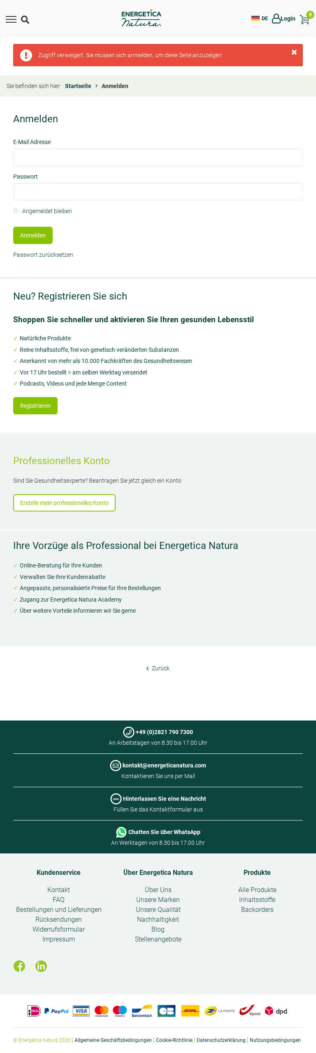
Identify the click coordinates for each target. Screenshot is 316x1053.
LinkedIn (41, 966)
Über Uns (158, 890)
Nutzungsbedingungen (275, 1040)
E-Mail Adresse (32, 142)
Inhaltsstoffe (257, 900)
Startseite (78, 86)
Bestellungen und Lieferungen (59, 910)
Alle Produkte (257, 890)
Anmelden (33, 235)
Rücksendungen (58, 919)
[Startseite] (141, 18)
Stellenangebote (158, 939)
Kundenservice (59, 872)
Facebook (19, 966)
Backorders (257, 910)
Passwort (25, 177)
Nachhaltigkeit (158, 919)
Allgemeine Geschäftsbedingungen (113, 1040)
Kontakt (58, 890)
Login (288, 18)
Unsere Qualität (158, 910)
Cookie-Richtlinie (174, 1040)
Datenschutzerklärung (221, 1040)
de (265, 18)
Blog (158, 929)
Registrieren (35, 405)
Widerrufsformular (59, 929)
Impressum (58, 939)
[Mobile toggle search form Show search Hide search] (26, 18)
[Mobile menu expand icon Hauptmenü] (11, 18)
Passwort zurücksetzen (43, 254)
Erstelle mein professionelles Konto (64, 503)
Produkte (257, 872)
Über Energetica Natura (158, 872)
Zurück (160, 668)
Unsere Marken (158, 900)
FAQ (59, 900)
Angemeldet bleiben (47, 212)
